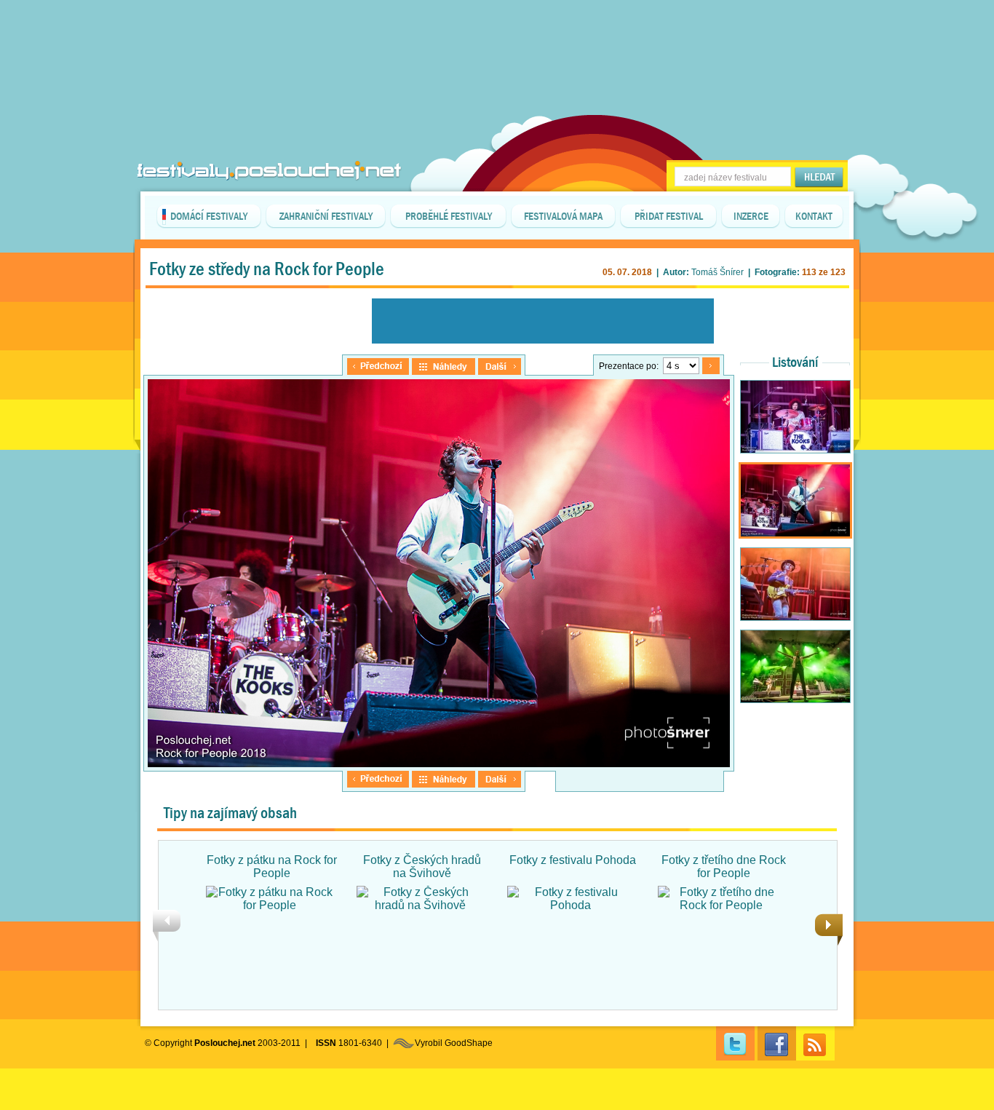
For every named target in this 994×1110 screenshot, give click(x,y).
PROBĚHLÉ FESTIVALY (448, 216)
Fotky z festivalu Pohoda (572, 860)
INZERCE (750, 216)
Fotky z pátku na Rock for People (272, 866)
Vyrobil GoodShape (454, 1043)
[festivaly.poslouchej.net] (269, 170)
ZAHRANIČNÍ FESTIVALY (326, 216)
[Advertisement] (497, 36)
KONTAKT (813, 216)
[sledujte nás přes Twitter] (735, 1043)
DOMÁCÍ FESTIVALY (208, 216)
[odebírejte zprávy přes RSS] (815, 1043)
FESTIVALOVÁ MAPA (563, 216)
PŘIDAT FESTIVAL (669, 216)
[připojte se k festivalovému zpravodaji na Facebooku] (777, 1043)
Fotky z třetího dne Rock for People (723, 866)
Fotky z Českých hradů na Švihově (422, 866)
